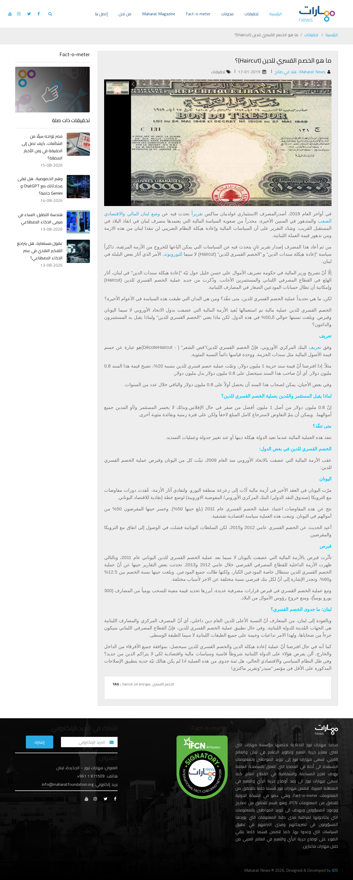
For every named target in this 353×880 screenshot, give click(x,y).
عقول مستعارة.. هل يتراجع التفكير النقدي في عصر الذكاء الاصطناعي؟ (40, 250)
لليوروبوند (173, 254)
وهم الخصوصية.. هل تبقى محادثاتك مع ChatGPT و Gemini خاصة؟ (40, 186)
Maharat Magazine (158, 14)
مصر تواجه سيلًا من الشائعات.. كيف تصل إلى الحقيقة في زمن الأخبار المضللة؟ (42, 147)
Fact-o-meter (198, 14)
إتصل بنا (101, 14)
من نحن (125, 14)
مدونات (227, 14)
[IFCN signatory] (202, 767)
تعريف (316, 347)
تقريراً (197, 213)
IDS (335, 870)
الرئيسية (275, 14)
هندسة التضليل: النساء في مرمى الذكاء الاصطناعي (40, 218)
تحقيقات (251, 14)
